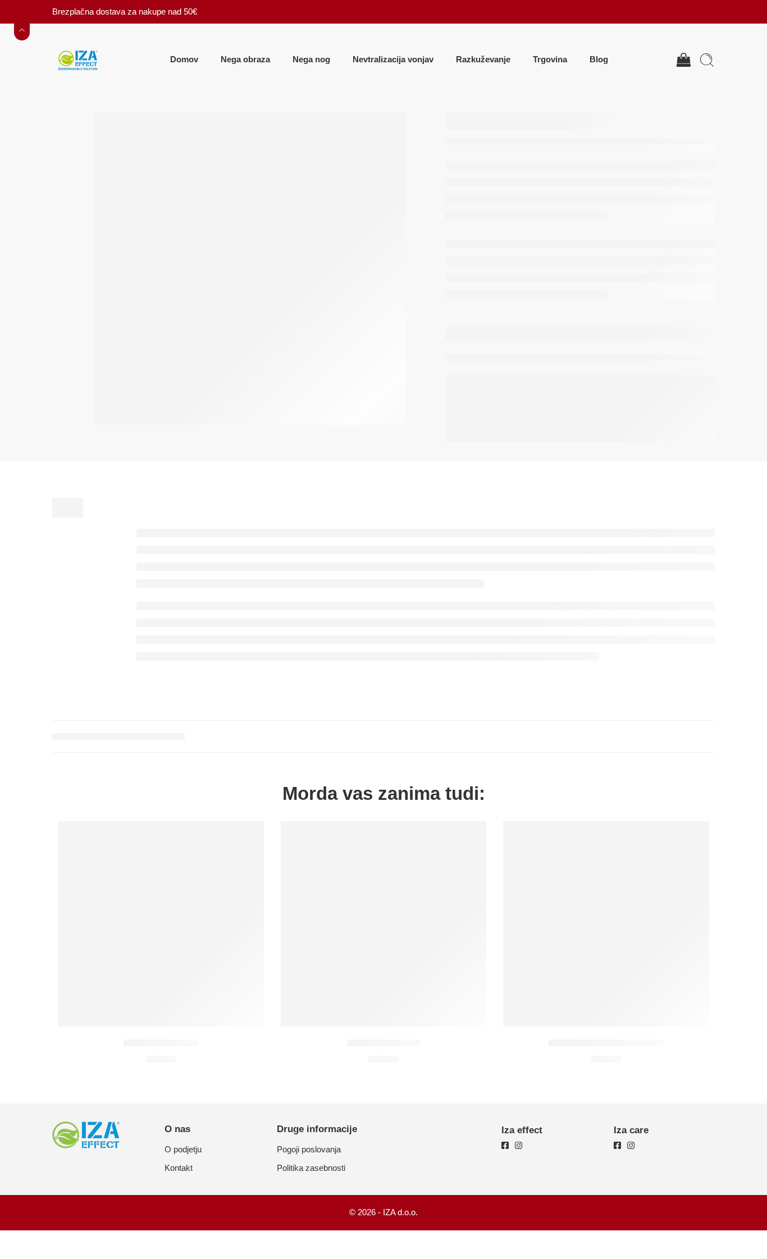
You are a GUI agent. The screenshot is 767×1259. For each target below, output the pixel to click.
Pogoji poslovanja (309, 1149)
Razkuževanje (483, 59)
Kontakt (179, 1168)
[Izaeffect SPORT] (384, 924)
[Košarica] (683, 60)
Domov (184, 59)
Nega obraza (245, 59)
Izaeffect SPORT (383, 1042)
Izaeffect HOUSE (161, 1042)
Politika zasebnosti (311, 1168)
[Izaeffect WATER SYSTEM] (606, 924)
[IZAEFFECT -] (77, 59)
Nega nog (311, 59)
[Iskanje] (707, 60)
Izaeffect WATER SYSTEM (606, 1042)
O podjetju (183, 1149)
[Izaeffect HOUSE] (161, 924)
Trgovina (550, 59)
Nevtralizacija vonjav (393, 59)
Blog (599, 59)
